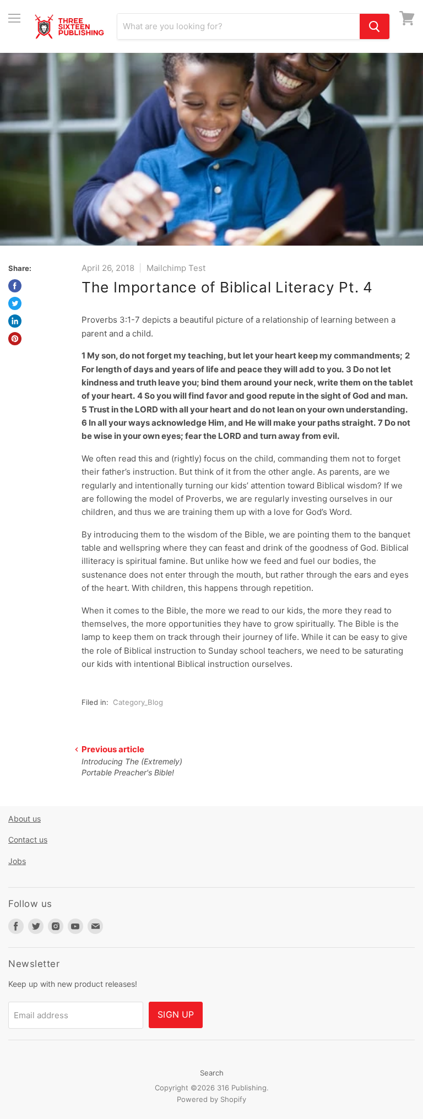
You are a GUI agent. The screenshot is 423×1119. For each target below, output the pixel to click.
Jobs (17, 861)
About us (24, 818)
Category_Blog (138, 702)
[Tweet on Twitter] (14, 303)
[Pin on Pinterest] (14, 338)
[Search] (374, 26)
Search (212, 1072)
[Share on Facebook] (14, 285)
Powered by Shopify (211, 1099)
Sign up (176, 1014)
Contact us (27, 839)
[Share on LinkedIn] (14, 321)
